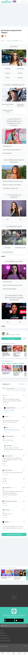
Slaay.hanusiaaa (8, 456)
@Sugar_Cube (7, 410)
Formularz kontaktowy (5, 640)
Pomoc (1, 630)
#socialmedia (21, 363)
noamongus (9, 445)
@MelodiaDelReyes (8, 430)
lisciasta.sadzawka (9, 436)
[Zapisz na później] (20, 40)
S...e (6, 395)
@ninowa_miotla (8, 448)
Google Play (10, 620)
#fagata (3, 363)
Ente (7, 427)
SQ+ (14, 1)
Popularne (8, 654)
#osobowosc (15, 363)
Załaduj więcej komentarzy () (14, 534)
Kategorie (13, 654)
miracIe (6, 416)
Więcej (25, 654)
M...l (6, 479)
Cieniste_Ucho (8, 487)
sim (5, 35)
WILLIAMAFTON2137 (10, 408)
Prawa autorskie (4, 635)
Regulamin (2, 633)
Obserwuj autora (12, 338)
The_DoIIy (7, 510)
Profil (24, 338)
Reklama (5, 625)
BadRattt (7, 522)
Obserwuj (9, 40)
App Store (20, 620)
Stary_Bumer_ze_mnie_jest (11, 501)
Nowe (3, 654)
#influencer (9, 363)
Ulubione (16, 40)
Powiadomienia (19, 654)
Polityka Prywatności (5, 638)
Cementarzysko (8, 470)
